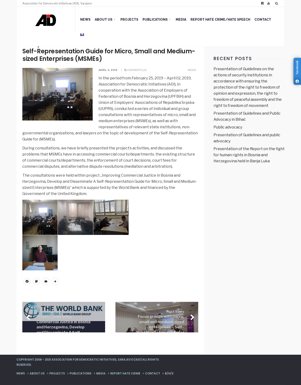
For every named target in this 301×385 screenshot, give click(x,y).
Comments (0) (137, 70)
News (85, 19)
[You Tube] (268, 3)
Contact (262, 19)
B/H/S (169, 373)
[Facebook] (262, 3)
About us (103, 19)
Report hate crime (125, 373)
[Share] (55, 282)
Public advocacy (228, 127)
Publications (155, 19)
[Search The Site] (277, 3)
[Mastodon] (36, 282)
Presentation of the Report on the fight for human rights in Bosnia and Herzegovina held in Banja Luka (249, 155)
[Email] (46, 282)
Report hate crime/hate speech (220, 19)
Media (181, 19)
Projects (129, 19)
